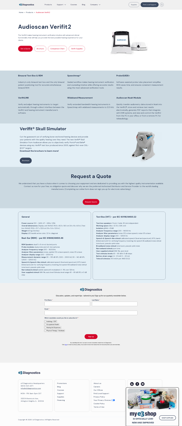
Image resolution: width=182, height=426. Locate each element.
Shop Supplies (167, 418)
